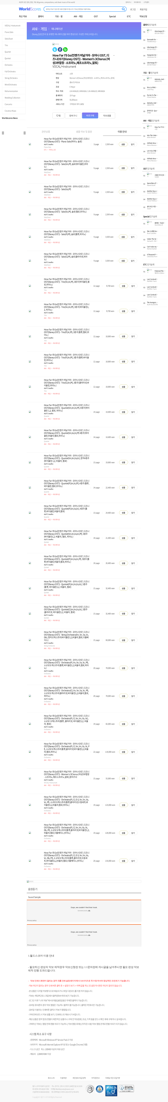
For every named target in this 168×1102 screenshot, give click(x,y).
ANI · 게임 (78, 16)
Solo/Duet (9, 38)
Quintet (8, 58)
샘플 (123, 144)
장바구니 (128, 2)
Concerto (8, 104)
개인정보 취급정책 (79, 1078)
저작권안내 (95, 1078)
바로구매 (90, 115)
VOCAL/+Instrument (12, 25)
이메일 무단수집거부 (112, 1078)
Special (112, 16)
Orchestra (8, 64)
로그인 (133, 9)
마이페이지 (137, 2)
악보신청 (143, 16)
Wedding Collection (12, 97)
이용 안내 (122, 131)
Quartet (8, 51)
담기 (132, 144)
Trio (6, 45)
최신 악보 (23, 16)
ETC (129, 16)
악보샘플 (107, 115)
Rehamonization (11, 91)
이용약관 (63, 1078)
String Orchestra (11, 78)
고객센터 (146, 2)
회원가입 (143, 9)
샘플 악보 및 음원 (84, 131)
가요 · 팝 (58, 16)
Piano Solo (9, 32)
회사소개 (51, 1078)
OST (96, 16)
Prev (3, 133)
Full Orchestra (10, 71)
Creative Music (10, 110)
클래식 (41, 16)
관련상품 (46, 131)
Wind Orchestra (11, 84)
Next (25, 133)
